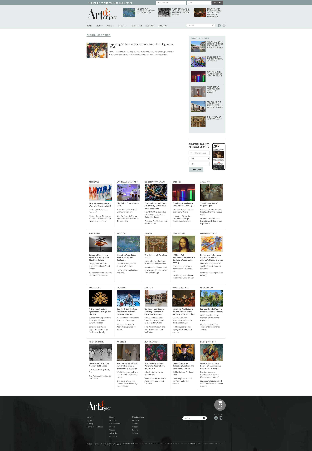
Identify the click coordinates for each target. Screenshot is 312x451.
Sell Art (135, 433)
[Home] (102, 14)
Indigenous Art (208, 233)
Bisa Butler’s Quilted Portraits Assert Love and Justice (155, 366)
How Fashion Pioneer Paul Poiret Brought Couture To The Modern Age (156, 270)
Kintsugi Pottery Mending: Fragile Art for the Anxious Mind (211, 212)
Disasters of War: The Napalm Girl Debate (99, 364)
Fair (174, 342)
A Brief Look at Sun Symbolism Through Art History (100, 311)
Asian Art (205, 182)
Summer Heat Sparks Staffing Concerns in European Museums (154, 311)
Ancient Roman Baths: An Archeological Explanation (155, 262)
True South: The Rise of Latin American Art (127, 210)
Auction (121, 342)
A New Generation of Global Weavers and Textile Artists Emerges (181, 12)
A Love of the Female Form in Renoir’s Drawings (128, 318)
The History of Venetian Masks (214, 118)
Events (112, 427)
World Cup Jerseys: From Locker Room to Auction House (127, 374)
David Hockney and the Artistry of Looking (215, 59)
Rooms (135, 430)
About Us (90, 417)
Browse (135, 420)
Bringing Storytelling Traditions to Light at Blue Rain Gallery (99, 257)
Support (90, 420)
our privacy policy (130, 443)
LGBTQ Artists (208, 342)
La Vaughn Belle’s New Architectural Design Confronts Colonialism (181, 218)
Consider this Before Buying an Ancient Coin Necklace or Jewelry (98, 329)
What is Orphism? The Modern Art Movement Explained (209, 317)
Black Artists (152, 342)
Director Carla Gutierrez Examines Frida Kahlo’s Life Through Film (128, 218)
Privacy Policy (106, 445)
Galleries (135, 423)
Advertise (113, 436)
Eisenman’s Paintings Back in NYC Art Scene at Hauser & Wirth (211, 383)
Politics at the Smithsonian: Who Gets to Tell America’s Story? (215, 105)
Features (113, 420)
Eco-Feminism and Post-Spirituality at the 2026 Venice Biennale (155, 205)
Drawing (121, 287)
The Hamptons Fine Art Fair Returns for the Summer (182, 381)
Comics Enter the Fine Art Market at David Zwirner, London (127, 311)
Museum (149, 287)
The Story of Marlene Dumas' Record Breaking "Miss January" (127, 383)
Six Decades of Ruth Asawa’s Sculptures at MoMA (126, 327)
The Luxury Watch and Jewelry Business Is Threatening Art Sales (127, 366)
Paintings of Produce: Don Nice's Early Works (213, 90)
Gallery (176, 182)
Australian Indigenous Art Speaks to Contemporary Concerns (210, 266)
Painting (121, 233)
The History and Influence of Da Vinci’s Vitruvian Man (183, 276)
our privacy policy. (195, 443)
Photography (96, 342)
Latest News (114, 423)
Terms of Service (117, 445)
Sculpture (94, 233)
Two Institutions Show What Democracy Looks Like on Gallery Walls (155, 320)
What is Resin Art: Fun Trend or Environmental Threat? (210, 327)
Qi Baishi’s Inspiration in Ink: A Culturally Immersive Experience (211, 221)
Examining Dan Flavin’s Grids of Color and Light (214, 74)
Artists (135, 427)
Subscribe (196, 169)
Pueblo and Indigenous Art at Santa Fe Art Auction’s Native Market (211, 257)
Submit (217, 2)
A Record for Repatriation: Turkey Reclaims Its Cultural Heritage (100, 320)
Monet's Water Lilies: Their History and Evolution (145, 11)
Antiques (94, 182)
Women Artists (180, 287)
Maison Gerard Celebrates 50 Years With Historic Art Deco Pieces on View (100, 218)
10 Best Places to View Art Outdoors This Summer (100, 273)
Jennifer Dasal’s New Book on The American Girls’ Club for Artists (210, 366)
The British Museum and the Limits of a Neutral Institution (155, 329)
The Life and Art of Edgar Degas (209, 204)
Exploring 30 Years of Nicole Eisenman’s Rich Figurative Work (141, 45)
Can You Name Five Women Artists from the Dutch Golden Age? (182, 320)
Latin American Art (127, 182)
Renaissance (178, 233)
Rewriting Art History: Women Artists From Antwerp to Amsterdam (214, 13)
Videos (112, 430)
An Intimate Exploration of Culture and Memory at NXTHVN (155, 381)
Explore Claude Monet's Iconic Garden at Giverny (211, 310)
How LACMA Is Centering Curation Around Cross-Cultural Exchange (155, 214)
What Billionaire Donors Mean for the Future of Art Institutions (215, 45)
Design (148, 233)
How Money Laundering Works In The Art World (100, 204)
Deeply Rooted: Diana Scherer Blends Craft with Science (99, 266)
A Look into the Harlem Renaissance (154, 373)
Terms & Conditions (95, 427)
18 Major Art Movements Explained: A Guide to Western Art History (183, 259)
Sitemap (90, 423)
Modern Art (206, 287)
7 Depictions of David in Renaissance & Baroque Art (182, 268)
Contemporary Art (155, 182)
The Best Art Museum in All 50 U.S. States (156, 222)
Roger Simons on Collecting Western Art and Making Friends (183, 366)
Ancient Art (95, 287)
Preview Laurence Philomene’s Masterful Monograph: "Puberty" (209, 374)
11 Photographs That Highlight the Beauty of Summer (182, 329)
